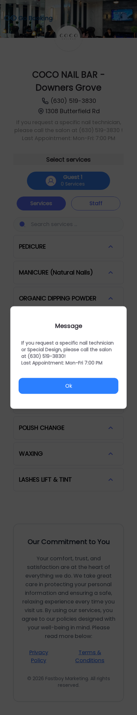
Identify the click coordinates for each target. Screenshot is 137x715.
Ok (68, 385)
